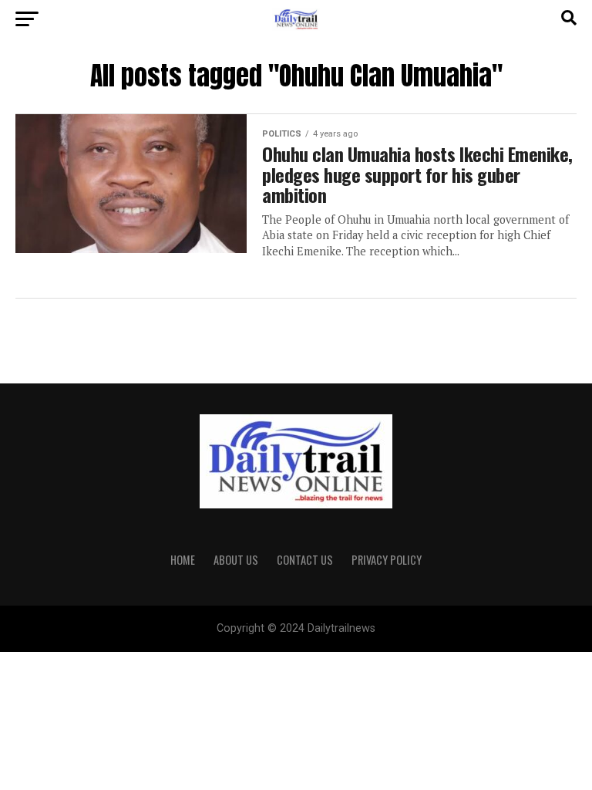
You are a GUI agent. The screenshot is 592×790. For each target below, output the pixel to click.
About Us (236, 560)
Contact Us (305, 560)
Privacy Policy (387, 560)
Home (182, 560)
